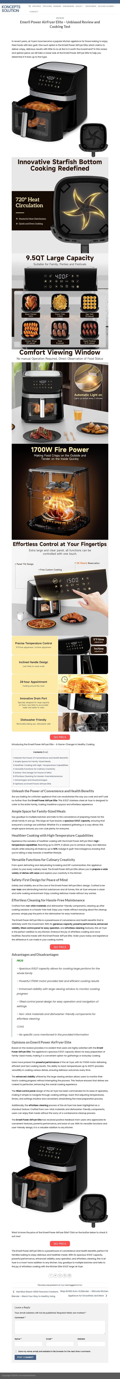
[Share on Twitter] (55, 1276)
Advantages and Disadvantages (30, 780)
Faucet (79, 6)
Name (18, 1339)
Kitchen (79, 1285)
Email (49, 1339)
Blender (57, 6)
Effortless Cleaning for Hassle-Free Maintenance (38, 776)
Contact (34, 12)
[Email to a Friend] (60, 1276)
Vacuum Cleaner (105, 6)
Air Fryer (36, 6)
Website (81, 1339)
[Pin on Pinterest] (65, 1276)
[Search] (30, 6)
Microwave (91, 6)
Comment (20, 1317)
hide (45, 752)
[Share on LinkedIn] (69, 1276)
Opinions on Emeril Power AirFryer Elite (32, 783)
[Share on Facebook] (51, 1276)
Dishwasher (68, 6)
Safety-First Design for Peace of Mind (32, 772)
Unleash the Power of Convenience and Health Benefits (40, 757)
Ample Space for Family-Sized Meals (32, 761)
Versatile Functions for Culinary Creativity (34, 768)
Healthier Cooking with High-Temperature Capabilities (40, 765)
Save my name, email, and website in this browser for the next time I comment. (54, 1351)
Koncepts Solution (11, 8)
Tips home (47, 6)
